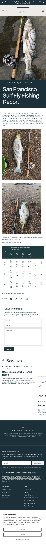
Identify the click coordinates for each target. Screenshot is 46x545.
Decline (22, 535)
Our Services (6, 495)
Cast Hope (28, 478)
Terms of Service (21, 316)
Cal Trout (31, 476)
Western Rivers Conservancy (16, 478)
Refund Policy (28, 495)
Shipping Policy (29, 500)
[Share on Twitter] (16, 299)
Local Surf (8, 83)
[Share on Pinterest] (21, 299)
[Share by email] (26, 299)
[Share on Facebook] (11, 299)
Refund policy (28, 506)
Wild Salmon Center (13, 479)
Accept (22, 529)
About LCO (5, 492)
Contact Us (27, 489)
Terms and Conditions (31, 498)
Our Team (5, 498)
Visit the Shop (6, 489)
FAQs (26, 492)
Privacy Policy (19, 524)
